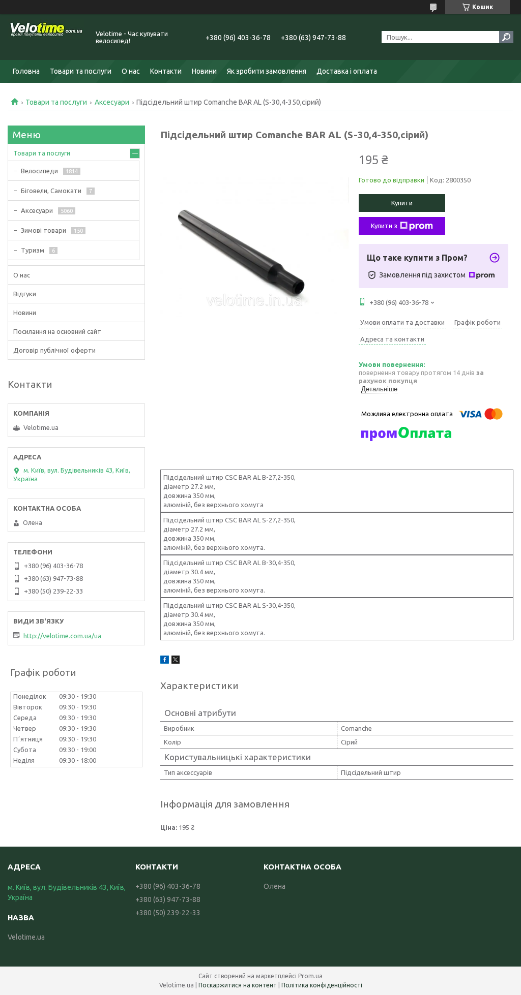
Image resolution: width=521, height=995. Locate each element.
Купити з (384, 225)
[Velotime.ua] (46, 37)
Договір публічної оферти (54, 350)
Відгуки (24, 293)
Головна (26, 71)
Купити (402, 202)
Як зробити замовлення (266, 71)
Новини (204, 71)
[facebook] (164, 661)
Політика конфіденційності (321, 985)
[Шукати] (506, 37)
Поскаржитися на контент (237, 985)
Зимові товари (43, 230)
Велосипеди (39, 170)
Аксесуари (112, 102)
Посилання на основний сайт (57, 331)
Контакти (166, 71)
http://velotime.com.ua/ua (62, 635)
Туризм (32, 250)
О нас (131, 71)
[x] (175, 661)
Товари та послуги (80, 71)
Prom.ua (310, 976)
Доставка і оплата (346, 71)
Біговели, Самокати (51, 190)
